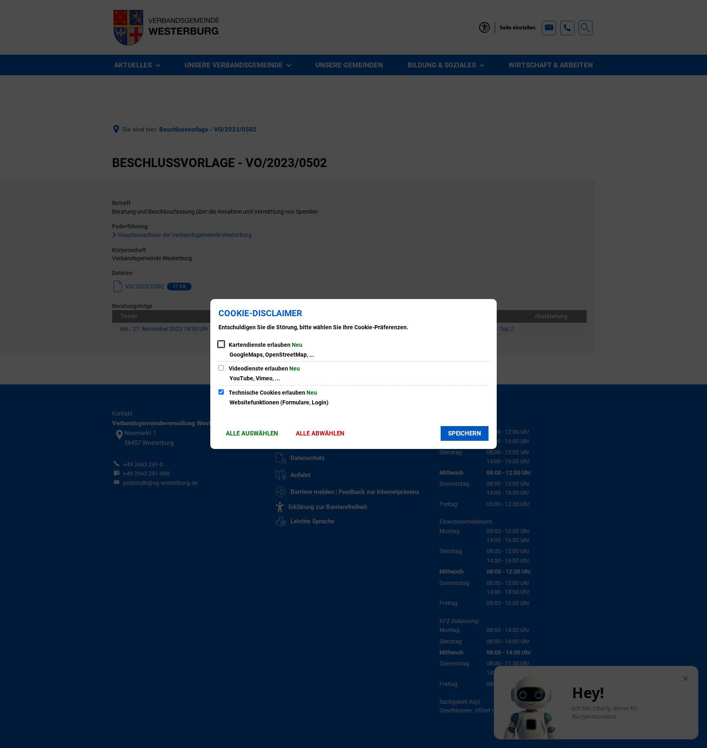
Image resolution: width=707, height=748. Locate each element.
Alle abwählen (320, 433)
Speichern (464, 433)
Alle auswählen (252, 433)
